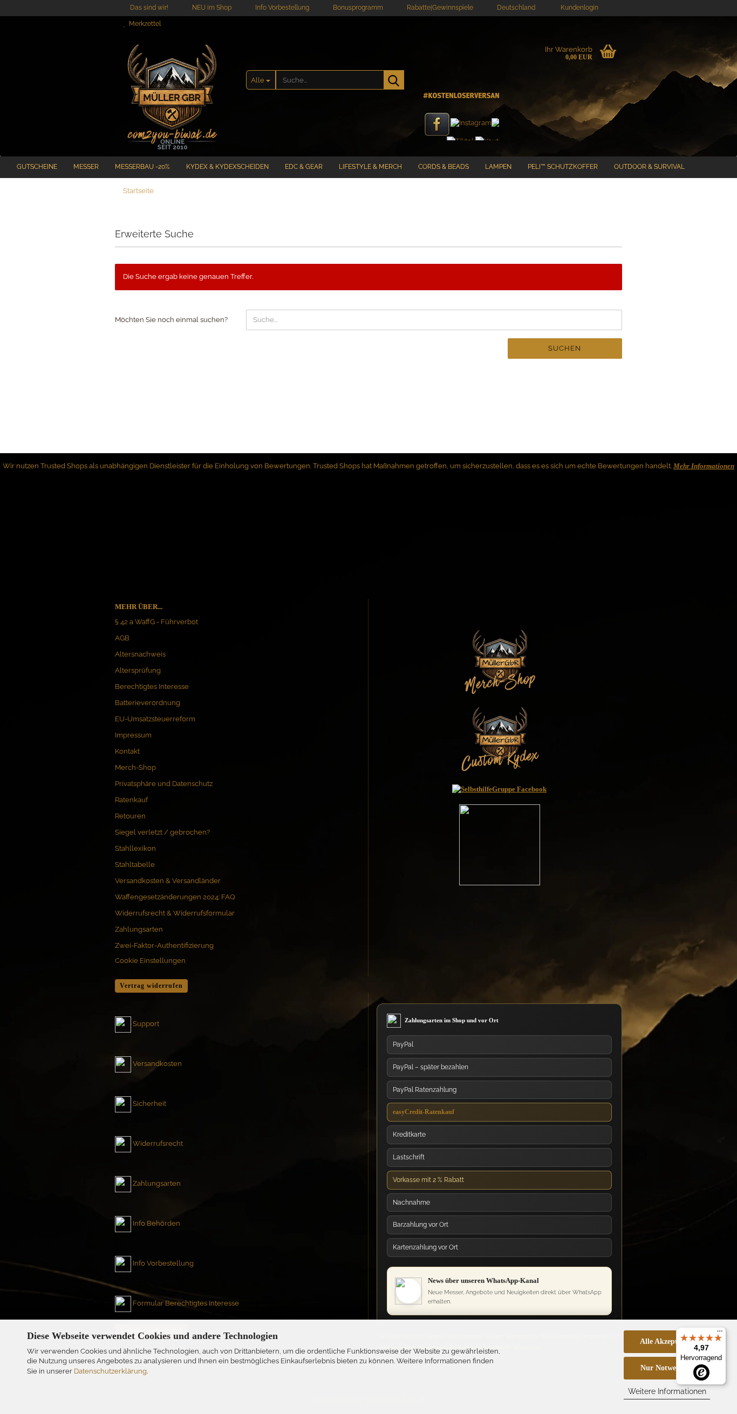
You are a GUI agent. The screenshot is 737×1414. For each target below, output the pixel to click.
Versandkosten (157, 1064)
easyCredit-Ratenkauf (423, 1112)
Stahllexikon (135, 848)
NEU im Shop (210, 7)
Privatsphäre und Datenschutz (164, 784)
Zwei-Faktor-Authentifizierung (164, 945)
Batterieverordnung (147, 703)
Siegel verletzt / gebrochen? (162, 832)
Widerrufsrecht (158, 1143)
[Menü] (719, 1333)
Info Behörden (156, 1223)
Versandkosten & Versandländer (168, 881)
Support (146, 1024)
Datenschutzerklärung (110, 1371)
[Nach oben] (707, 1303)
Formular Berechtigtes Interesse (186, 1303)
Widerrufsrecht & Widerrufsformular (175, 913)
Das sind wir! (148, 7)
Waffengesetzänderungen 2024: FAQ (175, 897)
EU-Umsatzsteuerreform (155, 719)
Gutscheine (37, 166)
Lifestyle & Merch (370, 166)
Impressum (133, 735)
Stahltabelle (135, 864)
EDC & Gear (304, 166)
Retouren (130, 816)
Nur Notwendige (667, 1368)
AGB (122, 638)
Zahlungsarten (139, 929)
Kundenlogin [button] (577, 7)
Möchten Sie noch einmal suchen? (171, 320)
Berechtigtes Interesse (152, 686)
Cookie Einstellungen (150, 961)
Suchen (564, 348)
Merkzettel (143, 24)
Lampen (498, 166)
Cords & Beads (443, 166)
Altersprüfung (138, 670)
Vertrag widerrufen (151, 985)
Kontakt (127, 751)
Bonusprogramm (357, 7)
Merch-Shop (135, 767)
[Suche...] (394, 80)
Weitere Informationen (667, 1391)
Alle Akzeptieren (667, 1341)
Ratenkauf (131, 800)
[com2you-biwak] (172, 94)
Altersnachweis (140, 654)
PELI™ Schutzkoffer (563, 166)
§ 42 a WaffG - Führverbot (156, 622)
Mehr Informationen (703, 466)
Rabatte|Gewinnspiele (439, 7)
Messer (86, 166)
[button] (513, 8)
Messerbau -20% (142, 166)
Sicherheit (149, 1103)
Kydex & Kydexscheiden (227, 166)
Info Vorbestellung (281, 7)
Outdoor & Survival (649, 166)
